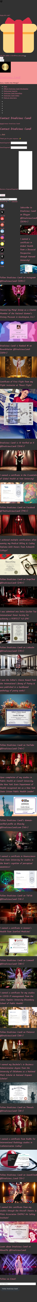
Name (5, 143)
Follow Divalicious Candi (10, 1289)
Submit (3, 195)
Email (5, 147)
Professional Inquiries (10, 91)
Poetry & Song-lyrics (10, 98)
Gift (2, 58)
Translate (14, 201)
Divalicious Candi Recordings (13, 93)
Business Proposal (9, 189)
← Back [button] (2, 134)
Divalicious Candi (10, 77)
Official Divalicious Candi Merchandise (16, 89)
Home (5, 87)
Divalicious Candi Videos (11, 96)
